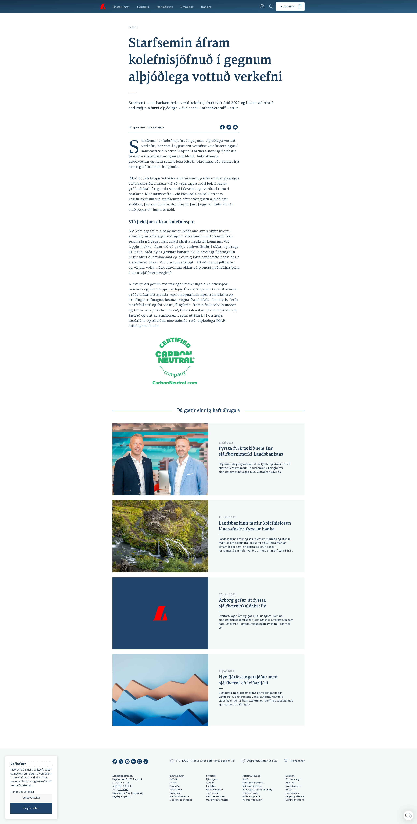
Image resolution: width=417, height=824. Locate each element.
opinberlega (172, 289)
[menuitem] (120, 6)
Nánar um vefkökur (22, 792)
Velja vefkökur (31, 797)
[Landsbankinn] (102, 6)
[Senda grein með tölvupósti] (235, 128)
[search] (271, 6)
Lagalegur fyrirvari (121, 796)
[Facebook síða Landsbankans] (114, 762)
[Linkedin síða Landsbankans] (133, 762)
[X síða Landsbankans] (121, 762)
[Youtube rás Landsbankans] (127, 762)
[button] (253, 6)
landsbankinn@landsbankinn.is (127, 793)
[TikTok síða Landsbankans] (145, 762)
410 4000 (123, 790)
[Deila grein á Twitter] (228, 128)
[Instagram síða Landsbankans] (139, 762)
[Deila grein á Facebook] (222, 128)
